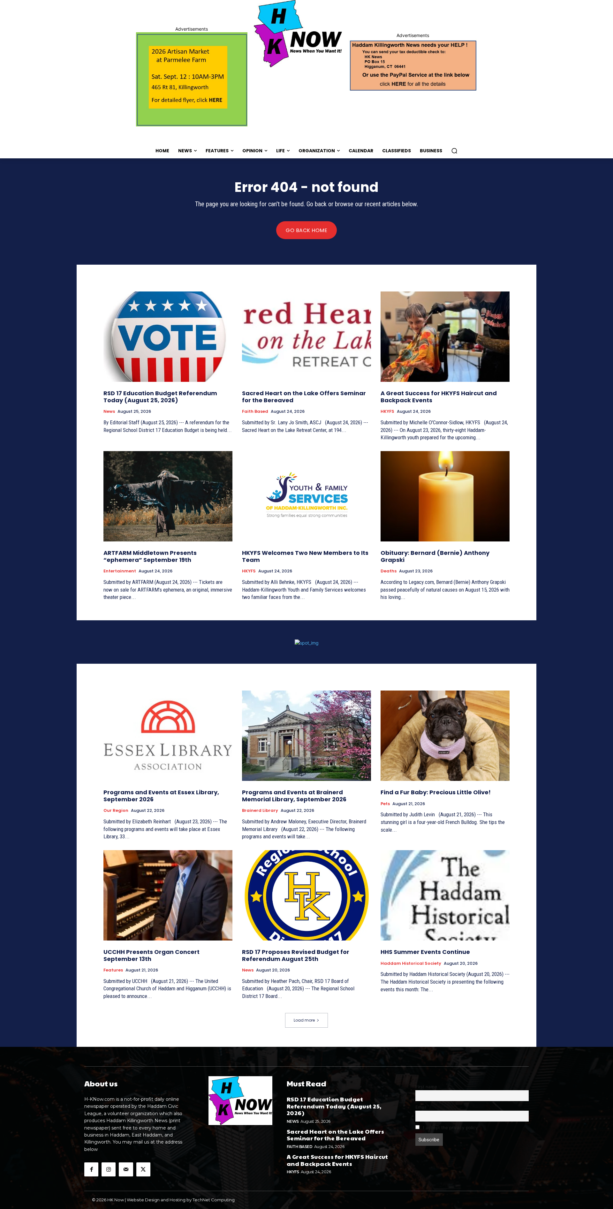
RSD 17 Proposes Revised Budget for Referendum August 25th (295, 955)
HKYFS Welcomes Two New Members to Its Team (305, 556)
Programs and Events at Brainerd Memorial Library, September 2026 (294, 795)
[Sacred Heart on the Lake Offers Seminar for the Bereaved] (306, 336)
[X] (143, 1169)
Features (113, 970)
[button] (454, 150)
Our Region (115, 810)
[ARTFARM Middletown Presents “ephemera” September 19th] (167, 496)
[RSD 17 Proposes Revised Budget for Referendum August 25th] (306, 895)
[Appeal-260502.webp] (412, 65)
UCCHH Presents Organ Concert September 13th (151, 955)
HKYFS (387, 411)
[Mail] (126, 1169)
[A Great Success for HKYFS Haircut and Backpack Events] (445, 336)
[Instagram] (109, 1169)
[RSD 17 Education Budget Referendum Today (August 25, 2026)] (167, 336)
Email (420, 1107)
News (109, 411)
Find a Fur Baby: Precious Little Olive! (436, 792)
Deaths (389, 571)
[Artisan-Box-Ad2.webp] (191, 79)
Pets (385, 803)
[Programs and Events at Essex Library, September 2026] (167, 736)
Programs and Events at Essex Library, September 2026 (161, 795)
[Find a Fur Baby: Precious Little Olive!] (445, 736)
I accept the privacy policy (450, 1127)
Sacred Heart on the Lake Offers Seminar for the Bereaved (304, 396)
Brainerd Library (260, 810)
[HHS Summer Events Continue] (445, 895)
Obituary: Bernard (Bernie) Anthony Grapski (435, 556)
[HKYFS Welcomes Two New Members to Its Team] (306, 496)
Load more (304, 1020)
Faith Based (255, 411)
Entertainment (119, 571)
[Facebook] (91, 1169)
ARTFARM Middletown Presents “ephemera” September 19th (150, 556)
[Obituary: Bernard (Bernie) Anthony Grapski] (445, 496)
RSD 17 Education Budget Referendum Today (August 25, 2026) (160, 396)
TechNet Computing (214, 1199)
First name (426, 1086)
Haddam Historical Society (411, 963)
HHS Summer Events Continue (425, 952)
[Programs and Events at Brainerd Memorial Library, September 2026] (306, 736)
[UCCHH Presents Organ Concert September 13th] (167, 895)
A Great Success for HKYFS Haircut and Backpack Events (439, 396)
